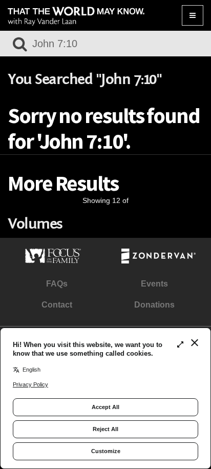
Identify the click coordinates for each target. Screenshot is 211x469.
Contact (56, 304)
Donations (154, 304)
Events (154, 283)
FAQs (57, 283)
